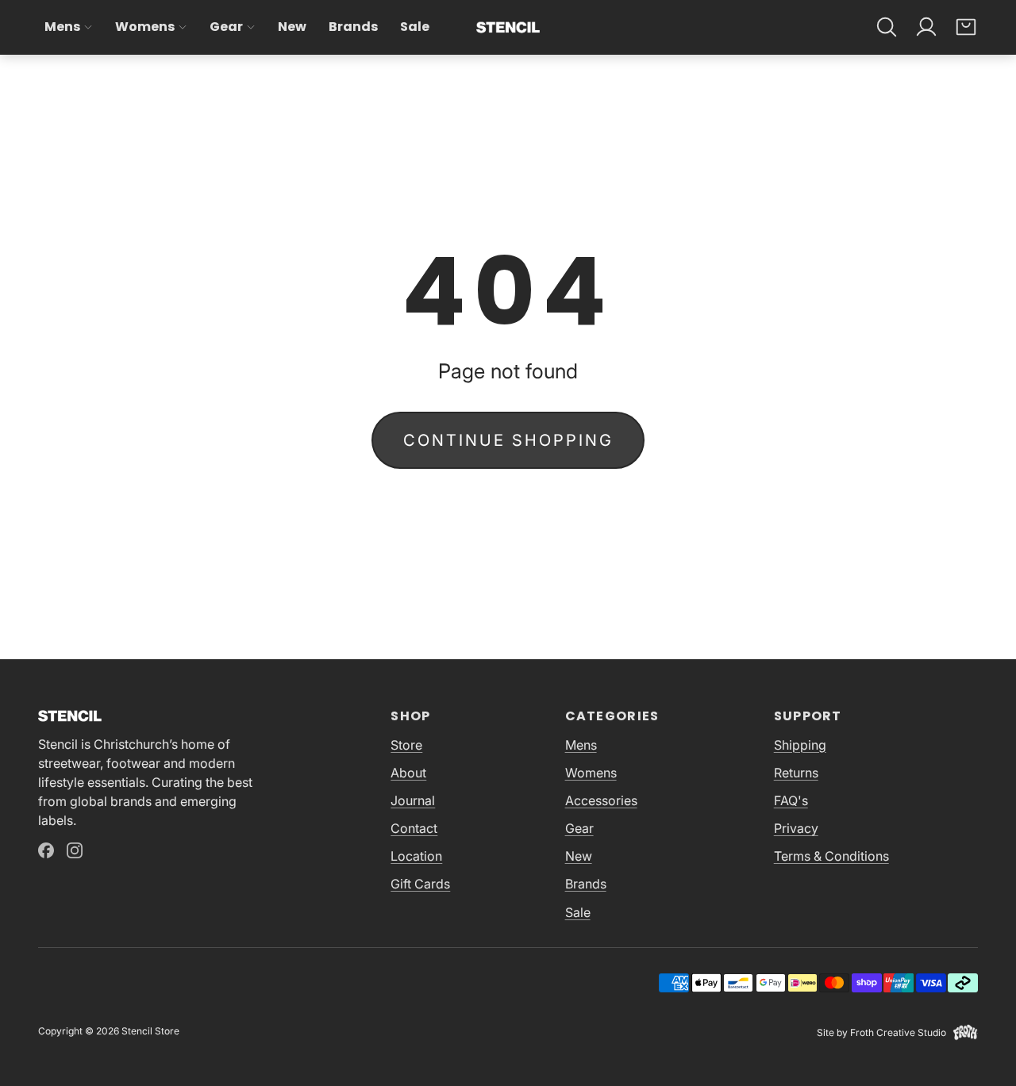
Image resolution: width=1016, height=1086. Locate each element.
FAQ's (791, 800)
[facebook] (46, 850)
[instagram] (75, 850)
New (292, 26)
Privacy (796, 828)
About (408, 773)
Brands (353, 26)
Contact (414, 828)
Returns (796, 773)
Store (406, 745)
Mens (62, 26)
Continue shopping (508, 440)
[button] (887, 27)
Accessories (601, 800)
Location (416, 856)
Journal (413, 800)
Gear (226, 26)
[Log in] (926, 27)
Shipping (800, 745)
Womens (145, 26)
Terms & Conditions (831, 856)
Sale (414, 26)
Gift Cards (420, 884)
